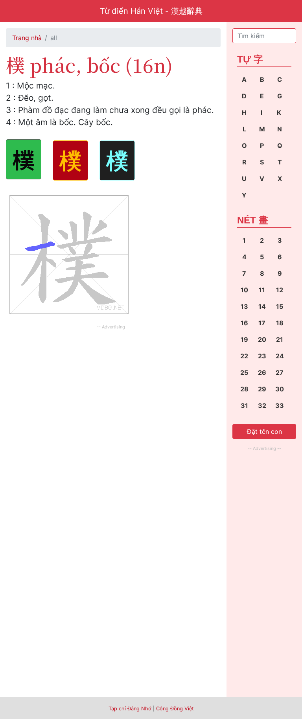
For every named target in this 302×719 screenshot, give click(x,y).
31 (244, 405)
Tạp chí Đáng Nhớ (130, 709)
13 (244, 306)
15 (279, 306)
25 (244, 372)
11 (262, 290)
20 (262, 339)
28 (244, 389)
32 (262, 405)
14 (262, 306)
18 (280, 323)
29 (262, 389)
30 (279, 389)
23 (262, 356)
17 (261, 323)
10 (244, 290)
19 (244, 339)
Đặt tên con (264, 431)
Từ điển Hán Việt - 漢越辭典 (151, 11)
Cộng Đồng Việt (175, 709)
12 (279, 290)
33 (279, 405)
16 (244, 323)
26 (262, 372)
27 (280, 372)
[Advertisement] (113, 387)
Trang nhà (27, 38)
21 (279, 339)
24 (280, 356)
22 (244, 356)
